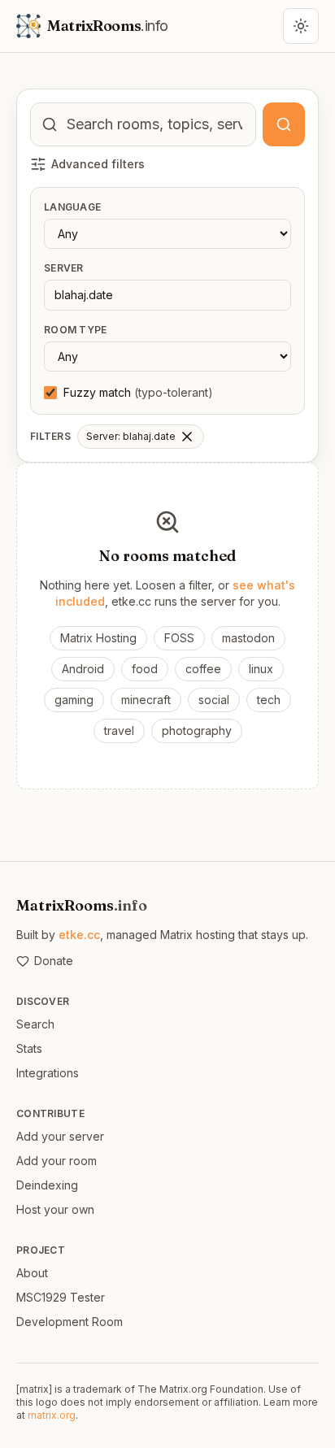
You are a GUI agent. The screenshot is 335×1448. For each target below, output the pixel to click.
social (213, 700)
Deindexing (47, 1185)
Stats (29, 1048)
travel (119, 730)
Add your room (56, 1161)
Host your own (55, 1209)
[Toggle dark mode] (301, 26)
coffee (203, 669)
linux (261, 669)
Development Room (69, 1321)
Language (72, 207)
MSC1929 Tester (60, 1297)
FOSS (179, 638)
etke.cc (79, 934)
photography (197, 730)
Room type (75, 330)
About (32, 1273)
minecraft (146, 700)
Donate (53, 961)
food (145, 669)
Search (35, 1024)
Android (83, 669)
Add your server (60, 1136)
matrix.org (52, 1415)
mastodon (248, 638)
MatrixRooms (81, 905)
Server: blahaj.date (131, 436)
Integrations (47, 1073)
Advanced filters (98, 164)
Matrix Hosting (98, 638)
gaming (74, 700)
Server (64, 268)
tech (269, 700)
